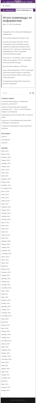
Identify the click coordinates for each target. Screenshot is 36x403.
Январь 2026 (5, 160)
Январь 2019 (5, 353)
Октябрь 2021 (5, 284)
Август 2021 (5, 291)
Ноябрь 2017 (5, 375)
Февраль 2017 (6, 387)
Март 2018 (4, 372)
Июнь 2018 (5, 362)
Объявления (10, 10)
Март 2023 (4, 238)
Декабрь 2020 (6, 306)
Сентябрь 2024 (6, 188)
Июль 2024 (5, 194)
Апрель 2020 (5, 325)
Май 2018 (4, 365)
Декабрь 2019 (6, 334)
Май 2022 (4, 266)
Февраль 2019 (6, 350)
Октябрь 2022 (5, 250)
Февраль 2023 (6, 241)
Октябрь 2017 (5, 378)
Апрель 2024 (5, 201)
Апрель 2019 (5, 344)
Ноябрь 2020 (5, 309)
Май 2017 (4, 381)
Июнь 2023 (5, 229)
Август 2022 (5, 257)
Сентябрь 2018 (6, 359)
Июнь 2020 (5, 319)
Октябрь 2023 (5, 219)
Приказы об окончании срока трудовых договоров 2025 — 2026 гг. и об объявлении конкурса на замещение (16, 109)
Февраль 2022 (6, 272)
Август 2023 (5, 222)
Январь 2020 (5, 331)
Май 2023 (4, 232)
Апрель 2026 (5, 154)
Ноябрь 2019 (5, 337)
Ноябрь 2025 (5, 166)
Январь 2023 (5, 244)
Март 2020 (4, 328)
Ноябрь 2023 (5, 216)
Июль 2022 (5, 260)
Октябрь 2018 (5, 356)
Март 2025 (4, 176)
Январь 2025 (5, 182)
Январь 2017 (5, 390)
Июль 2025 (5, 173)
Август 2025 (5, 170)
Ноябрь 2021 (5, 281)
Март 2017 (4, 384)
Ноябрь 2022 (5, 247)
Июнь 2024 (5, 197)
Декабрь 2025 (6, 163)
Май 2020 (4, 322)
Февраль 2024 (6, 207)
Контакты (18, 1)
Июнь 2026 (5, 151)
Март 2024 (4, 204)
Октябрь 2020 (5, 313)
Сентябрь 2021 (6, 288)
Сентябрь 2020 (6, 316)
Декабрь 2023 (6, 213)
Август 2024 (5, 191)
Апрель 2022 (5, 269)
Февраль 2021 (6, 300)
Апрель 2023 (5, 235)
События (4, 143)
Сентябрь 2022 (6, 253)
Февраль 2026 (6, 157)
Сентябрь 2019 (6, 341)
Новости (4, 136)
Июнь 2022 (5, 263)
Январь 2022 (5, 275)
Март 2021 (4, 297)
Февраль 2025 (6, 179)
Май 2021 (4, 294)
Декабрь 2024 (6, 185)
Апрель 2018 (5, 368)
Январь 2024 (5, 210)
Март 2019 (4, 347)
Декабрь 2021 (6, 278)
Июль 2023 (5, 225)
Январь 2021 (5, 303)
